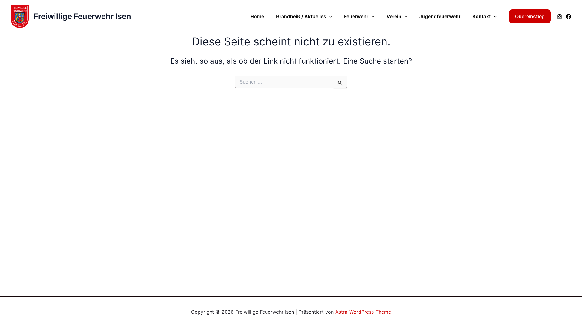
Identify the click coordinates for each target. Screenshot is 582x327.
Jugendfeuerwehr (439, 16)
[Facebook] (568, 16)
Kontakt (482, 16)
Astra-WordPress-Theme (363, 312)
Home (257, 16)
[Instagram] (559, 16)
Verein (393, 16)
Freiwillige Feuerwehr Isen (82, 16)
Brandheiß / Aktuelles (301, 16)
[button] (329, 16)
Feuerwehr (356, 16)
